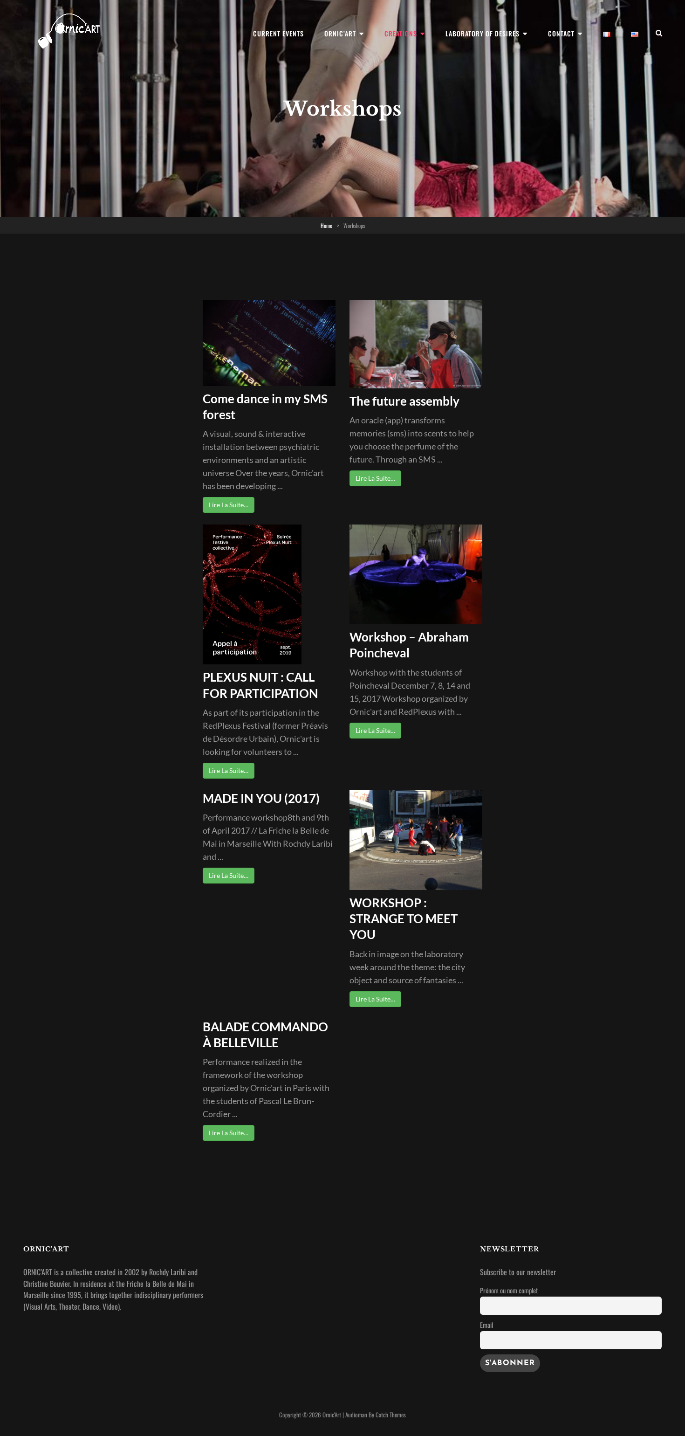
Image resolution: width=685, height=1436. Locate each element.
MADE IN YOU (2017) (261, 798)
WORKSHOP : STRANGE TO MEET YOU (403, 918)
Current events (278, 33)
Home (326, 225)
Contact (561, 33)
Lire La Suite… (228, 505)
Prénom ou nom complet (509, 1290)
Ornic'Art (331, 1414)
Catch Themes (391, 1414)
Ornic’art (340, 33)
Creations (400, 33)
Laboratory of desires (482, 33)
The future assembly (404, 401)
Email (486, 1325)
